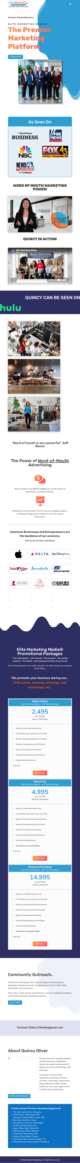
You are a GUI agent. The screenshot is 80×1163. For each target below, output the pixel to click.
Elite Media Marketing (32, 1160)
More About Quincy (19, 1096)
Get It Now (40, 772)
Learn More (15, 57)
